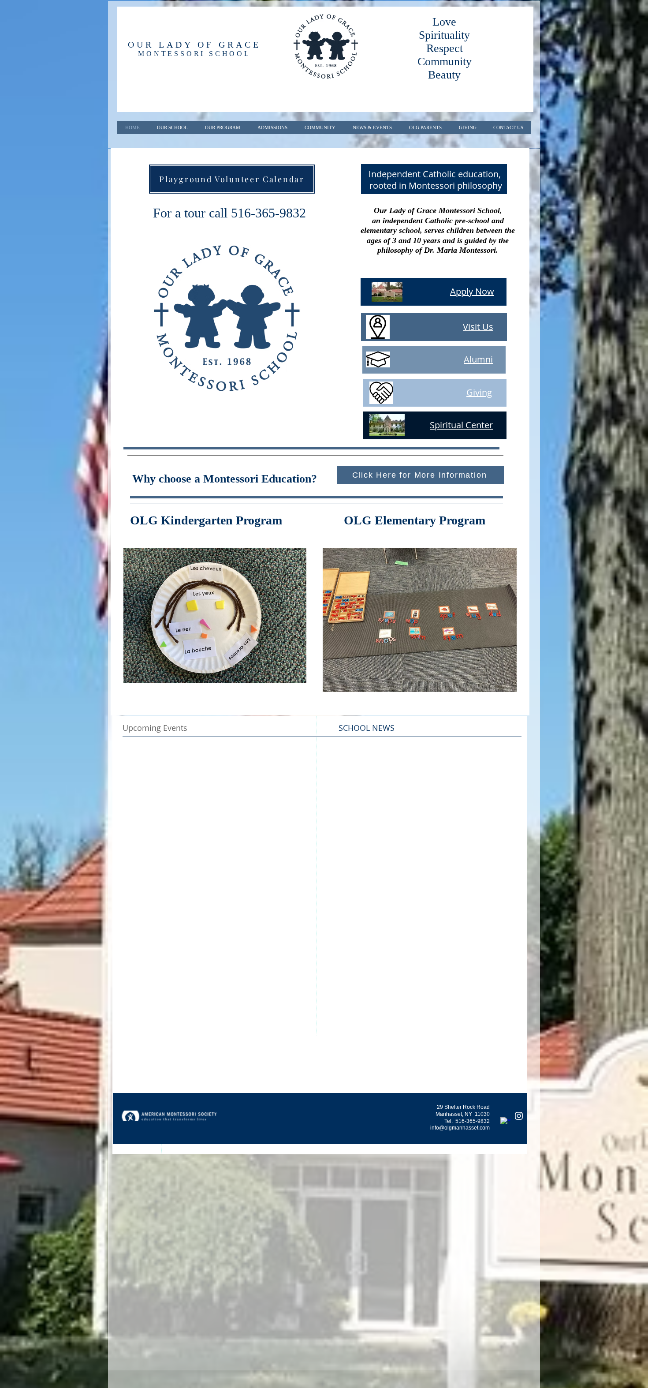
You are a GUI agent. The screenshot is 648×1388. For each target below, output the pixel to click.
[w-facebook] (505, 1122)
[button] (214, 615)
